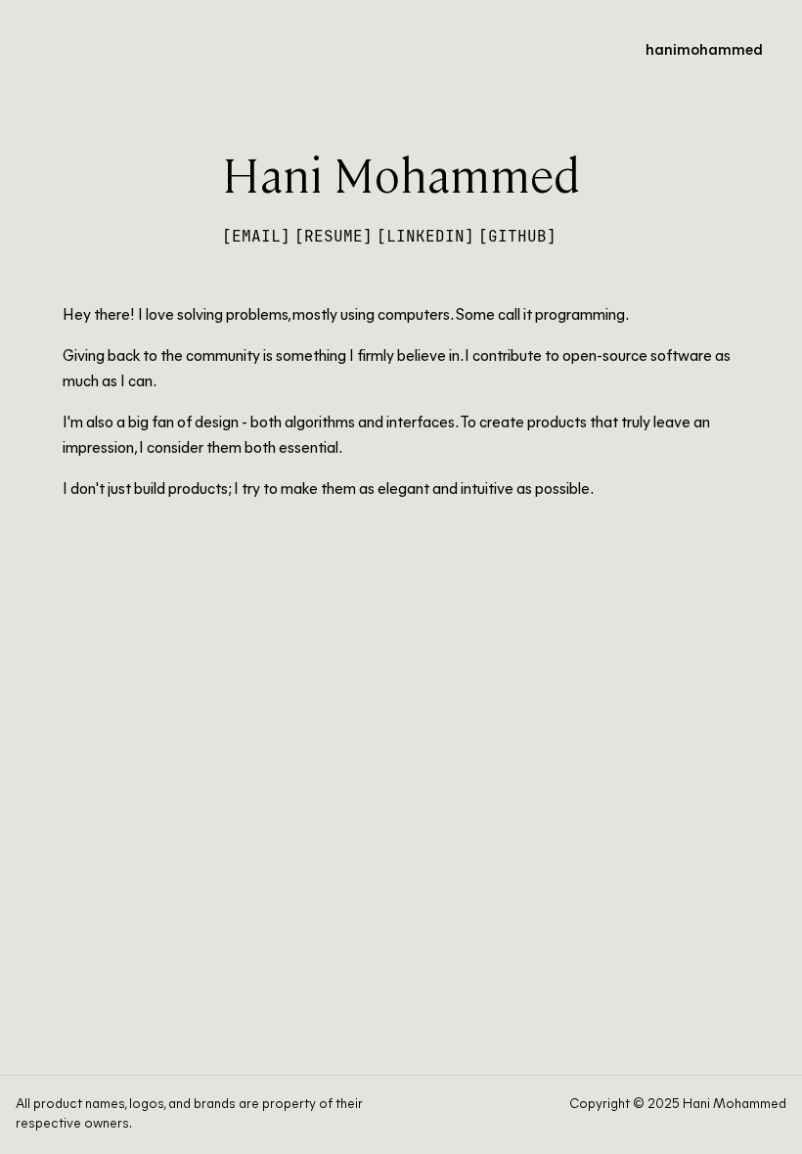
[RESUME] (333, 236)
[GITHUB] (517, 236)
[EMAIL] (256, 236)
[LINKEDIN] (425, 236)
